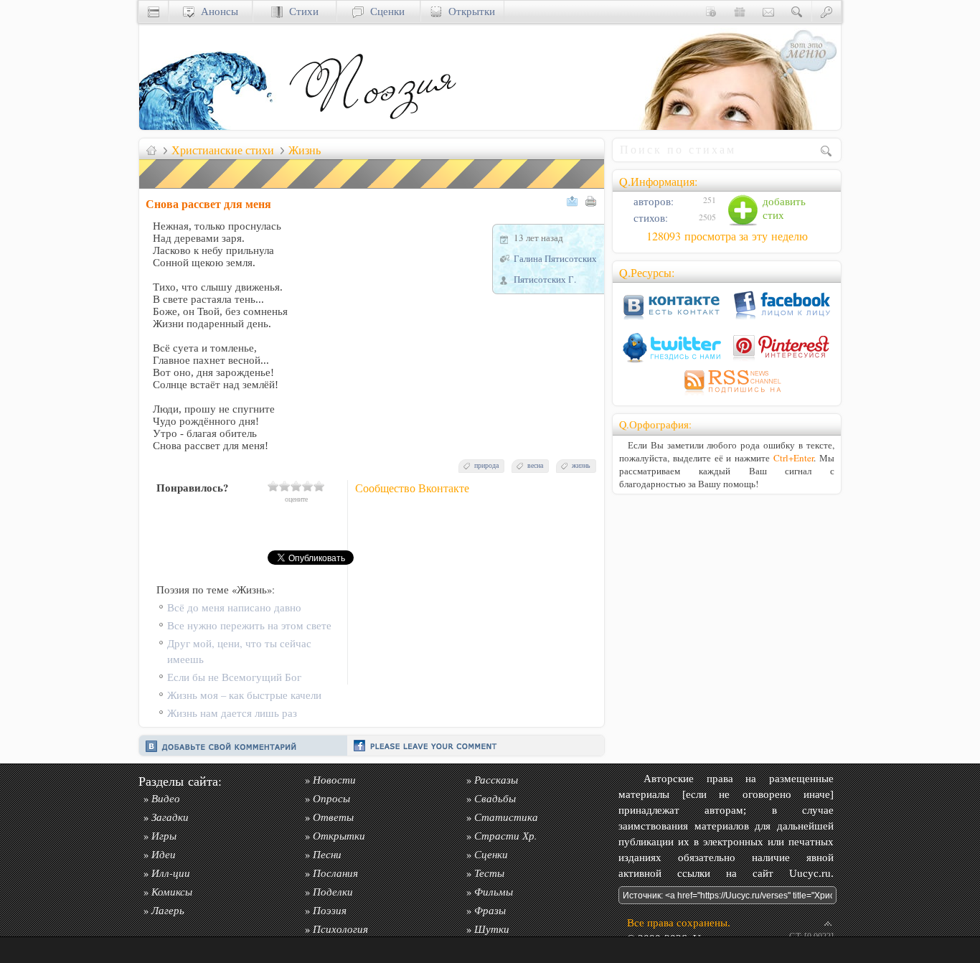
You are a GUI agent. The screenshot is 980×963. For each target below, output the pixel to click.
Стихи (301, 11)
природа (486, 465)
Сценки (384, 11)
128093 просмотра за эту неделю (727, 236)
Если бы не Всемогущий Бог (234, 677)
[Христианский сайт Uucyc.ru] (211, 126)
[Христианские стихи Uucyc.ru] (372, 126)
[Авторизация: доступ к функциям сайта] (826, 11)
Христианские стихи (222, 150)
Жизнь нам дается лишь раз (232, 713)
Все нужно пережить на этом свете (249, 625)
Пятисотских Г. (545, 279)
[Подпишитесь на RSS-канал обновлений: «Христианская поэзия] (726, 395)
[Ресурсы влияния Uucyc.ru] (151, 150)
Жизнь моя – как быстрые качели (244, 695)
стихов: (649, 218)
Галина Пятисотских (555, 258)
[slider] (296, 486)
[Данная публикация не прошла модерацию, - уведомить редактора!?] (372, 188)
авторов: (652, 201)
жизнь (581, 465)
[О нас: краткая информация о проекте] (711, 11)
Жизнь (304, 150)
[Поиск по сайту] (797, 11)
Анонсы (216, 11)
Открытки (468, 11)
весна (535, 465)
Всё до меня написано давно (234, 607)
